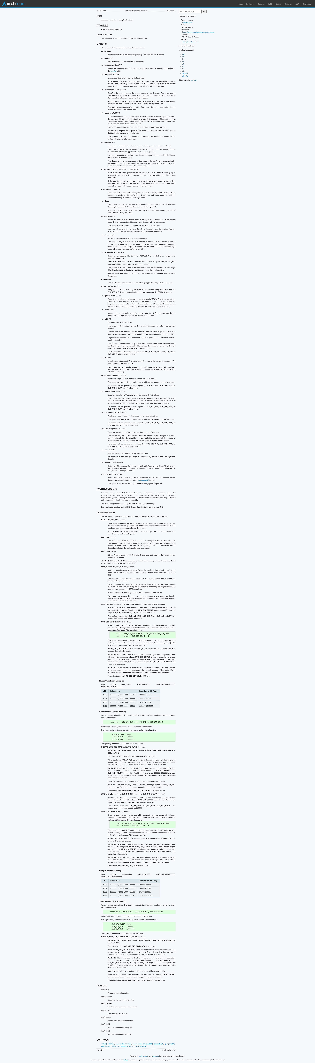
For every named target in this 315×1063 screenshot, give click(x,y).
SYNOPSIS (102, 25)
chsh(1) (111, 1044)
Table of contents (187, 46)
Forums (261, 4)
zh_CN (185, 73)
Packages (250, 4)
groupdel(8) (158, 1044)
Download (307, 4)
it (182, 59)
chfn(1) (113, 71)
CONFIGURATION (106, 512)
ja (183, 61)
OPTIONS (102, 44)
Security (288, 4)
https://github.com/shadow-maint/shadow (198, 32)
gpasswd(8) (137, 1044)
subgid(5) (115, 1046)
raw (195, 80)
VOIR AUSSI (103, 1040)
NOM (99, 16)
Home (240, 4)
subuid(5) (124, 1046)
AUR (297, 4)
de (183, 54)
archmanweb (143, 1056)
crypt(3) (128, 1044)
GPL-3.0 (126, 1060)
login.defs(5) (106, 1046)
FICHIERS (102, 985)
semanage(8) (143, 480)
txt (192, 80)
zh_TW (185, 76)
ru (183, 66)
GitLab (278, 4)
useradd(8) (133, 1046)
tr (182, 69)
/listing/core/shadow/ (190, 42)
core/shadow (187, 22)
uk (183, 71)
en (183, 57)
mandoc (156, 1056)
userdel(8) (142, 1046)
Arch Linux (13, 3)
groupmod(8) (170, 1044)
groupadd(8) (148, 1044)
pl (183, 64)
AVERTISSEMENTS (107, 489)
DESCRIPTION (104, 34)
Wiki (270, 4)
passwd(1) (120, 1044)
